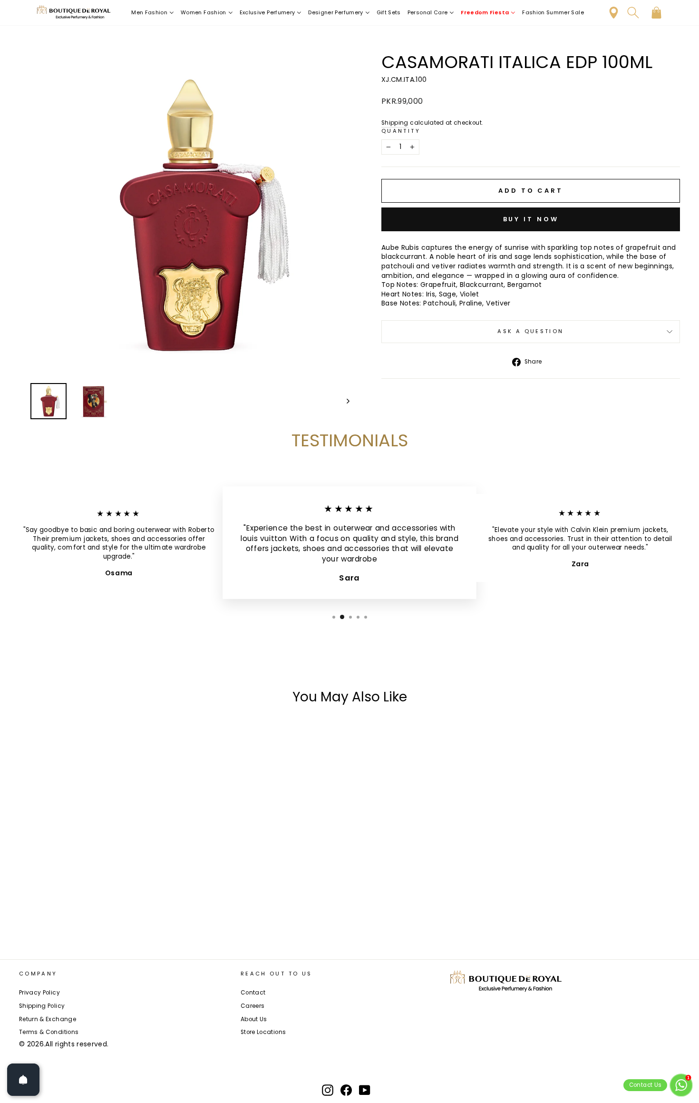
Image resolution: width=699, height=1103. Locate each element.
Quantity (400, 131)
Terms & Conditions (48, 1032)
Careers (252, 1006)
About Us (254, 1019)
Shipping (394, 123)
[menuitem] (152, 12)
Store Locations (263, 1032)
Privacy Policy (39, 992)
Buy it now (531, 219)
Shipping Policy (42, 1006)
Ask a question (530, 331)
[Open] (23, 1080)
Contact (253, 992)
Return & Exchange (47, 1019)
